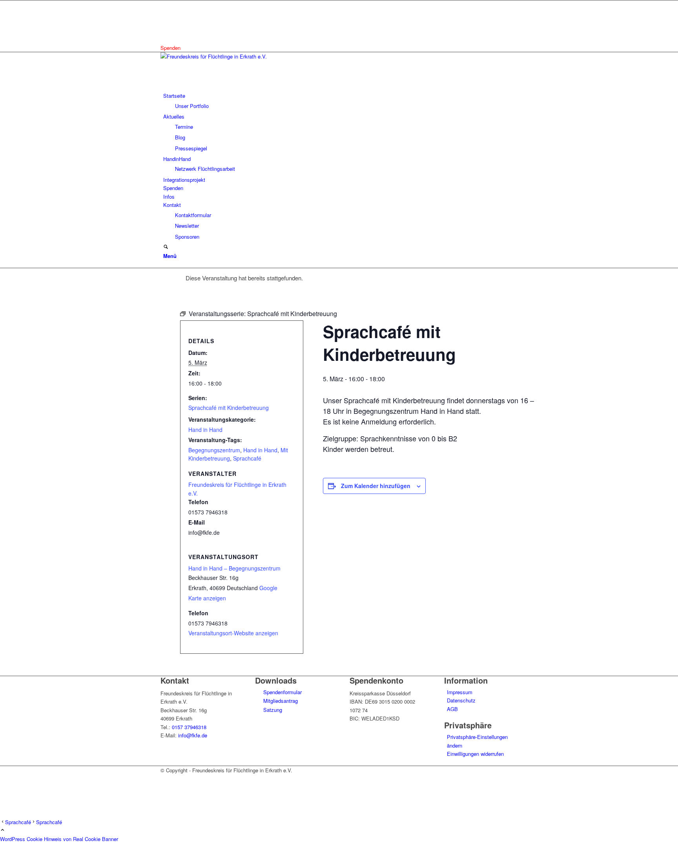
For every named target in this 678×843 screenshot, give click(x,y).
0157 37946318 (189, 727)
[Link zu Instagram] (165, 13)
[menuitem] (340, 100)
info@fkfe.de (192, 735)
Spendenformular (282, 692)
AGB (452, 709)
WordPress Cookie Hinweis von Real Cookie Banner (59, 839)
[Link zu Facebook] (165, 4)
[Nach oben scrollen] (2, 830)
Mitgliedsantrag (280, 700)
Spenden (170, 47)
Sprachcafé (247, 458)
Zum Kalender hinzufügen (375, 486)
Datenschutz (461, 700)
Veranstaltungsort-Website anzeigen (233, 633)
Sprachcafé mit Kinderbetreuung (228, 407)
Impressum (459, 692)
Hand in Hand (205, 429)
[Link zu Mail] (165, 31)
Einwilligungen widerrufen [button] (475, 753)
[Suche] (165, 247)
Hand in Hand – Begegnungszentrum (234, 568)
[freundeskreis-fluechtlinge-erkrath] (219, 56)
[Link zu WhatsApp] (165, 22)
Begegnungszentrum (214, 450)
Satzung (272, 709)
